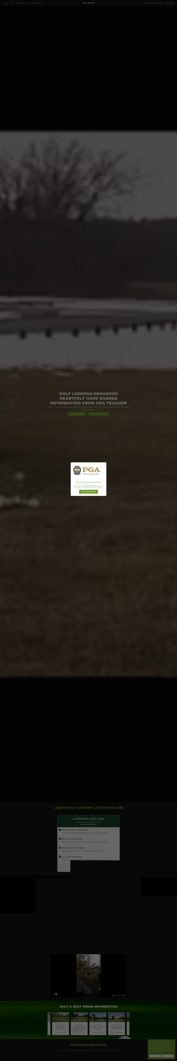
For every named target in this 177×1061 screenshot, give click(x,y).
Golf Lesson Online (88, 491)
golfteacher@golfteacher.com (92, 486)
